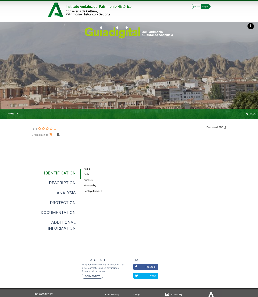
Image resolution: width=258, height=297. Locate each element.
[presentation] (56, 173)
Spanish (196, 6)
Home (11, 113)
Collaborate (92, 276)
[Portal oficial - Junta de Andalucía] (56, 10)
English (205, 6)
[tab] (60, 173)
